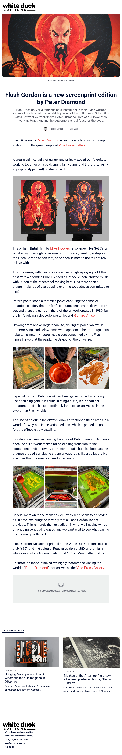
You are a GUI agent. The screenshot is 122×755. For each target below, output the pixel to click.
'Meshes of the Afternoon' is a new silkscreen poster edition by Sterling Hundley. (88, 679)
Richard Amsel (85, 315)
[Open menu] (116, 7)
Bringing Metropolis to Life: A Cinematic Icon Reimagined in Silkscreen (25, 677)
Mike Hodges (60, 248)
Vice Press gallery (72, 145)
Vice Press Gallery (90, 568)
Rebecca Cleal (56, 129)
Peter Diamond (48, 140)
